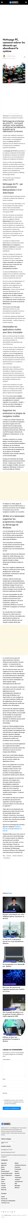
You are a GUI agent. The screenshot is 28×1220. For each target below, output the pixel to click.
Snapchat (17, 1175)
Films (2, 1177)
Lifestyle (3, 1185)
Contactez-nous (5, 1202)
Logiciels (3, 1187)
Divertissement (5, 1171)
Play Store (17, 1167)
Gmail (2, 1181)
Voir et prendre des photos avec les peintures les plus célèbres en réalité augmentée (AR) (13, 1014)
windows (17, 826)
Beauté (3, 1169)
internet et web (7, 828)
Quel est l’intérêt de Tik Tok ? (8, 1152)
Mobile (16, 1163)
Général (3, 1179)
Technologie (18, 1177)
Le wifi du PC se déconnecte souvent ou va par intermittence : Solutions (13, 941)
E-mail (5, 1086)
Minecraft (3, 1189)
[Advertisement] (14, 20)
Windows (17, 1187)
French (6, 1142)
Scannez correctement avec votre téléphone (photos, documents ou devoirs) (13, 916)
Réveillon (17, 1173)
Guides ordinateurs (18, 855)
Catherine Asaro (11, 56)
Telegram (17, 1179)
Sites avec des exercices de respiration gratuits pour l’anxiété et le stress (13, 989)
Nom (4, 1079)
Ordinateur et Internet (10, 911)
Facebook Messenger (6, 1173)
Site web (5, 1093)
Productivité (18, 1169)
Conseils (8, 855)
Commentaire (7, 1059)
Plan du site (4, 1198)
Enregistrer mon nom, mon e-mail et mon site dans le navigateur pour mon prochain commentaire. (14, 1102)
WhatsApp (17, 1185)
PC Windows (7, 858)
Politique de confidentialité (8, 1200)
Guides (3, 1196)
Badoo (3, 1167)
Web (16, 1183)
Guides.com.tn (8, 1215)
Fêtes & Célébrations (6, 1175)
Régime (17, 1171)
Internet (3, 1183)
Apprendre (4, 1163)
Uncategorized (19, 1181)
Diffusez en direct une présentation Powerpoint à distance (11, 1039)
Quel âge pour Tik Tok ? (7, 1149)
